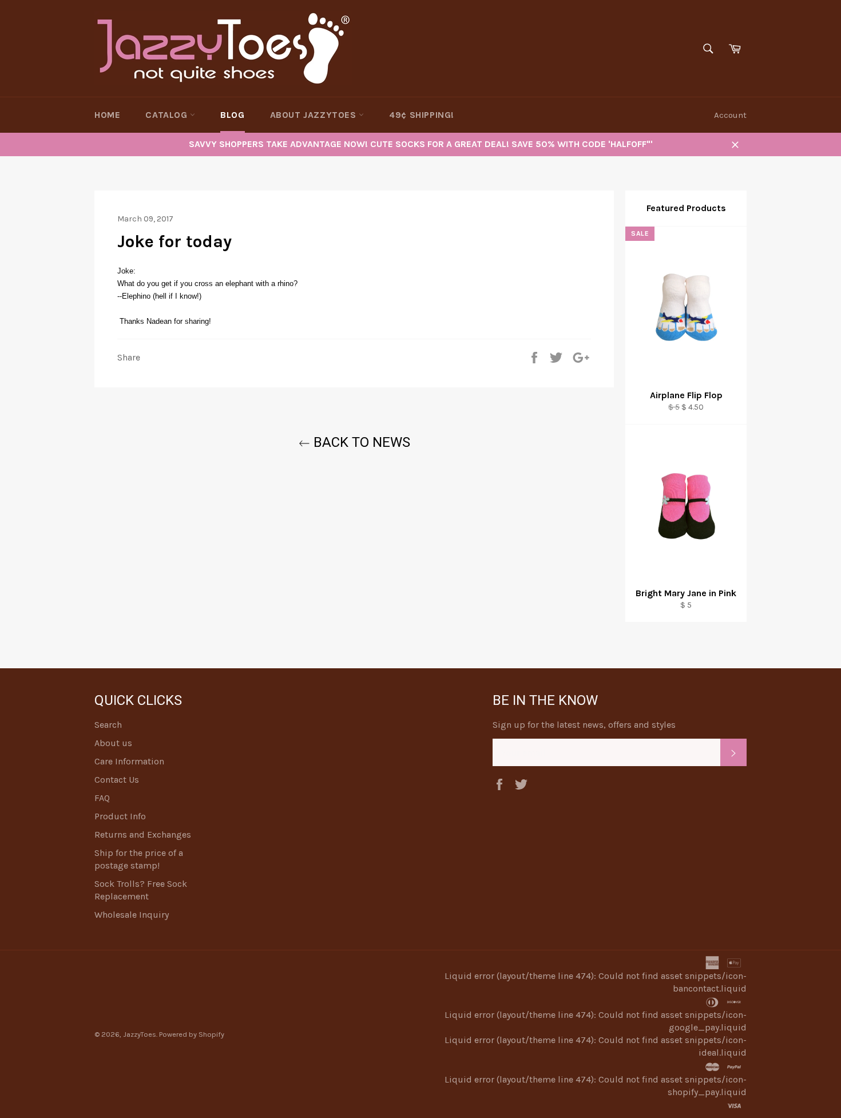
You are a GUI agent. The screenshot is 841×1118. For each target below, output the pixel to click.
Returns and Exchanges (142, 834)
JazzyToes (139, 1034)
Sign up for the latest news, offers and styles (584, 724)
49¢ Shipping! (421, 114)
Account (730, 115)
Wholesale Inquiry (131, 914)
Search (108, 724)
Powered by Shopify (191, 1034)
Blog (232, 114)
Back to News (360, 442)
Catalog (167, 114)
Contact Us (116, 779)
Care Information (129, 761)
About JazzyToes (314, 114)
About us (113, 743)
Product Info (120, 816)
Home (107, 114)
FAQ (102, 797)
